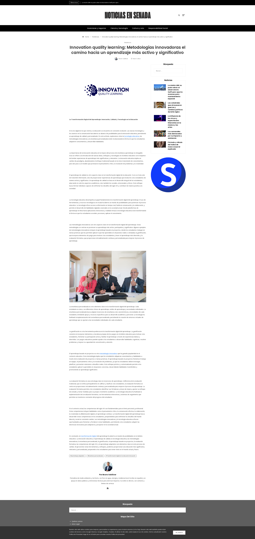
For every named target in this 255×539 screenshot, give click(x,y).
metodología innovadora (108, 353)
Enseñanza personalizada (95, 456)
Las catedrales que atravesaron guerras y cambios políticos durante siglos (175, 107)
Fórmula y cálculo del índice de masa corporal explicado (175, 145)
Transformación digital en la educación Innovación (121, 456)
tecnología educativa (131, 136)
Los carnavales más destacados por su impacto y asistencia (175, 134)
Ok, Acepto (179, 532)
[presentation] (80, 2)
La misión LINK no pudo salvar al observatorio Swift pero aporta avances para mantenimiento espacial (101, 2)
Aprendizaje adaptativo (77, 456)
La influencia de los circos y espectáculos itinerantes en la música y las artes (174, 121)
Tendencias (127, 42)
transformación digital (89, 436)
